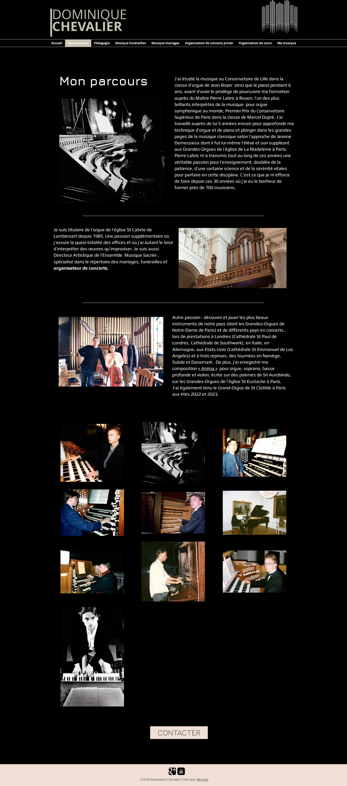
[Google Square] (172, 771)
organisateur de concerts (80, 268)
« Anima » (207, 368)
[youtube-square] (181, 771)
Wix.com (202, 779)
